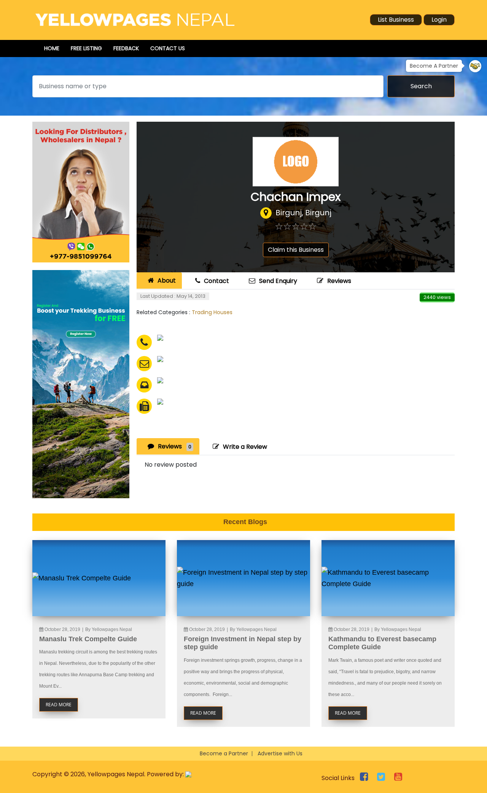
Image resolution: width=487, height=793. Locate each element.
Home (51, 48)
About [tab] (167, 280)
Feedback (126, 48)
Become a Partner (224, 753)
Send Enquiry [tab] (278, 281)
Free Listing (86, 48)
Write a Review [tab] (245, 446)
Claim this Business (296, 249)
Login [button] (439, 19)
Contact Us (167, 48)
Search (421, 86)
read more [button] (59, 704)
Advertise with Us (280, 753)
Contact (216, 281)
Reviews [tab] (174, 446)
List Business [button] (396, 19)
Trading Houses (212, 312)
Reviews (339, 281)
